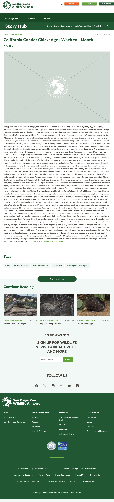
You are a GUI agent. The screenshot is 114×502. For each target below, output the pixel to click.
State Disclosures (62, 475)
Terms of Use (80, 475)
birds (7, 265)
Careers (90, 422)
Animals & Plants (39, 431)
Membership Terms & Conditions (61, 481)
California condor (21, 265)
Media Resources (80, 26)
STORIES (6, 34)
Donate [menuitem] (72, 4)
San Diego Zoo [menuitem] (11, 18)
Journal (35, 417)
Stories (49, 26)
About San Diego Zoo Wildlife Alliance (80, 468)
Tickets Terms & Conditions (27, 481)
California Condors (40, 265)
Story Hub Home (57, 279)
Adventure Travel (66, 434)
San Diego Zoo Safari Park (77, 265)
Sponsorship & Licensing (97, 431)
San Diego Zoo (10, 417)
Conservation (16, 34)
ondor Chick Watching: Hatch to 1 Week (47, 241)
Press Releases (66, 26)
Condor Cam (57, 265)
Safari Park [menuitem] (30, 18)
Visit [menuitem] (89, 4)
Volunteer (91, 426)
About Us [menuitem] (46, 18)
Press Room (64, 429)
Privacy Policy (45, 475)
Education (36, 426)
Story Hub (16, 26)
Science (56, 26)
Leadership (91, 417)
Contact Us (95, 475)
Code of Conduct (90, 481)
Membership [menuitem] (106, 4)
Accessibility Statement (24, 475)
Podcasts (35, 422)
